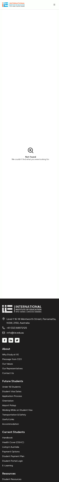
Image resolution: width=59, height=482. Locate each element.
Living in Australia (10, 447)
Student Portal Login (12, 461)
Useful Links (8, 419)
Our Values (7, 364)
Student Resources (11, 479)
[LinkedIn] (11, 340)
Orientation (8, 400)
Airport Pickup (9, 405)
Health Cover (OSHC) (13, 442)
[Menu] (54, 4)
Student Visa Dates (11, 391)
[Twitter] (17, 340)
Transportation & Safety (14, 414)
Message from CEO (12, 359)
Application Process (12, 396)
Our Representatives (12, 368)
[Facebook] (4, 340)
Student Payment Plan (13, 456)
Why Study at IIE (10, 354)
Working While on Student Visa (17, 410)
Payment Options (11, 451)
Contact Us (8, 373)
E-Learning (7, 465)
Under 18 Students (11, 386)
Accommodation (10, 424)
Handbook (7, 437)
